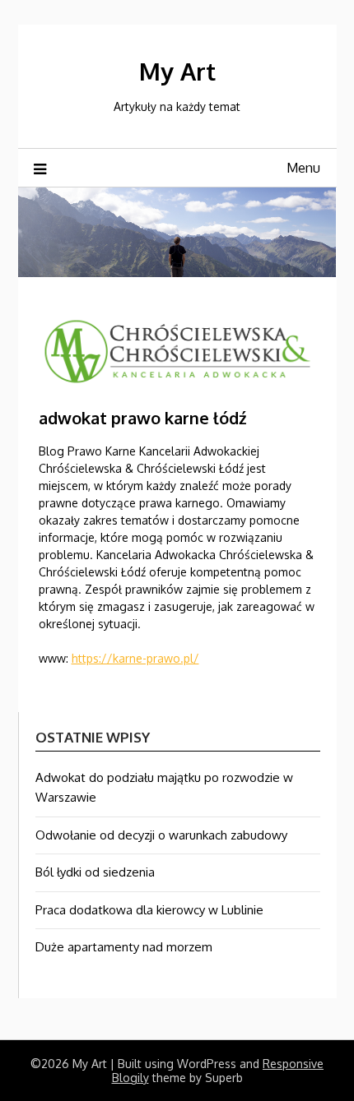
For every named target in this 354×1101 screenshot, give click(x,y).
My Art (177, 71)
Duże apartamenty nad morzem (123, 947)
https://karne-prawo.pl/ (135, 658)
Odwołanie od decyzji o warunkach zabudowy (161, 835)
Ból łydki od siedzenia (95, 872)
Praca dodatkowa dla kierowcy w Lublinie (149, 910)
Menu (303, 168)
